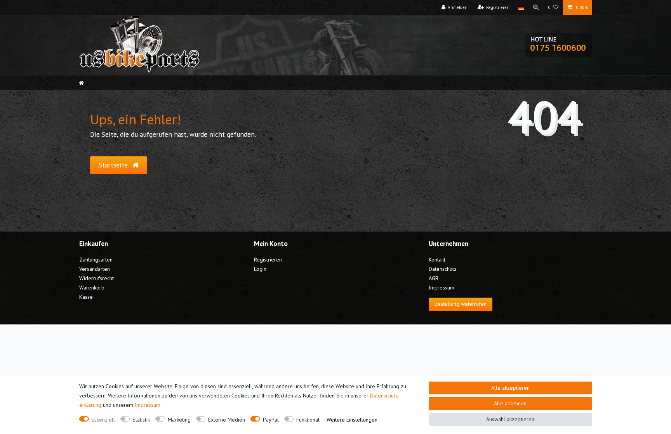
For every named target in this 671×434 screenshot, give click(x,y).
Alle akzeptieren (510, 387)
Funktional (308, 419)
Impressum (147, 404)
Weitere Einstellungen (352, 419)
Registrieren (268, 259)
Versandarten (94, 268)
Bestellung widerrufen (461, 303)
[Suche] (536, 7)
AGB (433, 278)
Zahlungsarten (96, 259)
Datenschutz (443, 268)
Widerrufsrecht (96, 278)
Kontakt (437, 259)
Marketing (179, 419)
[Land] (521, 7)
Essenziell (103, 419)
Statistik (141, 419)
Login (260, 268)
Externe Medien (226, 419)
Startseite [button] (114, 164)
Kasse (86, 296)
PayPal (271, 419)
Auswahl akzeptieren (510, 419)
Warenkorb (91, 287)
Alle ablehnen (510, 403)
